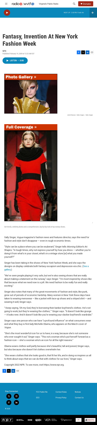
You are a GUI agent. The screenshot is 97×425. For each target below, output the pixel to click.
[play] (7, 12)
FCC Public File (41, 392)
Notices (78, 392)
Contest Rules (61, 392)
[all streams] (93, 13)
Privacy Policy (61, 398)
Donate (87, 4)
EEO (37, 398)
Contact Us (79, 398)
